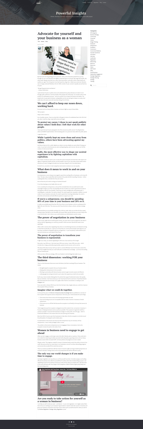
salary (91, 67)
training (92, 81)
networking (93, 61)
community (93, 36)
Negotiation (96, 2)
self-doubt (93, 68)
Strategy (84, 2)
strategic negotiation (95, 76)
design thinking (94, 42)
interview (92, 56)
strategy (46, 41)
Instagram (40, 282)
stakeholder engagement (96, 74)
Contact (104, 2)
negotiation (42, 41)
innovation (92, 54)
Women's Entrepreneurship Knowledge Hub (61, 292)
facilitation (92, 47)
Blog (101, 2)
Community (89, 2)
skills (91, 70)
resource (92, 63)
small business (93, 72)
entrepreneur (93, 45)
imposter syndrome (95, 52)
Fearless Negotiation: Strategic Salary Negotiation (50, 409)
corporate (92, 38)
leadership (93, 58)
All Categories (93, 33)
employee (92, 43)
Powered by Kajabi (71, 426)
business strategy (94, 34)
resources (92, 65)
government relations (95, 51)
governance (93, 49)
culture (39, 41)
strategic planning (94, 77)
